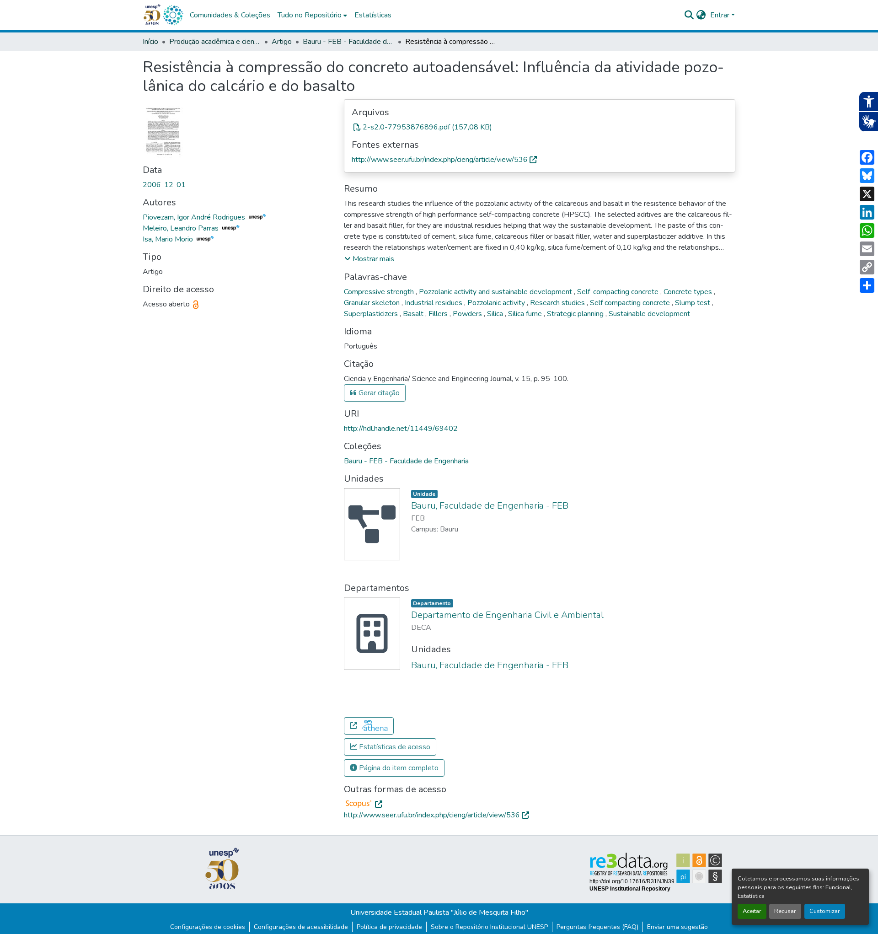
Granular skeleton (373, 303)
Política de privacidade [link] (389, 927)
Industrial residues (434, 303)
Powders (468, 314)
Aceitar (752, 911)
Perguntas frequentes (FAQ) (597, 927)
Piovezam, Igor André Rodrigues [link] (195, 217)
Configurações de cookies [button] (207, 927)
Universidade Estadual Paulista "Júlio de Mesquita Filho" (439, 912)
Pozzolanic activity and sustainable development (496, 292)
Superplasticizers (372, 314)
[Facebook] (867, 157)
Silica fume (526, 314)
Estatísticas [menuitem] (372, 15)
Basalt (414, 314)
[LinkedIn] (867, 212)
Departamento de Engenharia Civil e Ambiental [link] (507, 615)
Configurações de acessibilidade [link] (301, 927)
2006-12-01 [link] (164, 185)
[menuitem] (312, 15)
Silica (496, 314)
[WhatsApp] (867, 230)
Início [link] (150, 42)
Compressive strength (380, 292)
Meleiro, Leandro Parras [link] (181, 228)
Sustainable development (649, 314)
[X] (867, 194)
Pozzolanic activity (497, 303)
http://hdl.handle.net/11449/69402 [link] (401, 429)
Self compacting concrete (631, 303)
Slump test (693, 303)
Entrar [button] (720, 15)
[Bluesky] (867, 175)
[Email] (867, 249)
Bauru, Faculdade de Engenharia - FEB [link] (489, 505)
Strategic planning (576, 314)
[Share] (867, 285)
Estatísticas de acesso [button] (393, 747)
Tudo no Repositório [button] (310, 15)
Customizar (824, 911)
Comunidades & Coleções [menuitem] (230, 15)
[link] (540, 127)
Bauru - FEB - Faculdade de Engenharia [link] (348, 42)
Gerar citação (378, 393)
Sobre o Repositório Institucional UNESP (489, 927)
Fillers (439, 314)
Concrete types (689, 292)
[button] (172, 15)
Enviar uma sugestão (677, 927)
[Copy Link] (867, 267)
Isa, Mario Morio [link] (169, 239)
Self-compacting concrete (618, 292)
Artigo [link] (282, 42)
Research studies (558, 303)
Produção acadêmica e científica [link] (215, 42)
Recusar (785, 911)
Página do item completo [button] (398, 768)
